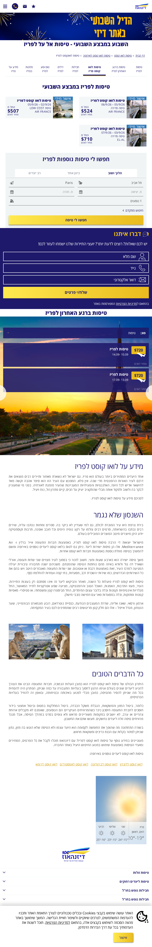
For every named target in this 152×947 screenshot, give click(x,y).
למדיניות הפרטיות (57, 922)
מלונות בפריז (29, 69)
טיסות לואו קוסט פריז (94, 69)
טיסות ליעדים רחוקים (134, 881)
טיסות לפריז (139, 69)
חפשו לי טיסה (76, 220)
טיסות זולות (141, 872)
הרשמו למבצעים (33, 6)
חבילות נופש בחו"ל (135, 890)
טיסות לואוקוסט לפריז (67, 55)
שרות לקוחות (25, 6)
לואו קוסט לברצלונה (104, 764)
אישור (123, 937)
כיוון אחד (73, 173)
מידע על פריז (13, 69)
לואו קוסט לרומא (46, 764)
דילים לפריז (60, 69)
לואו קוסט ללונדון (131, 764)
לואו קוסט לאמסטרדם (74, 764)
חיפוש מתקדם (133, 210)
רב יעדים (34, 173)
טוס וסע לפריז (45, 69)
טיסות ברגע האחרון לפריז (119, 69)
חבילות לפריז (75, 69)
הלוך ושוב (115, 173)
